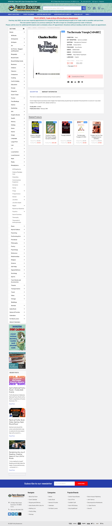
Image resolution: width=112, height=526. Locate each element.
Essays (13, 88)
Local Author (15, 152)
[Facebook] (68, 82)
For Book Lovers (14, 318)
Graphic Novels (15, 115)
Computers (14, 74)
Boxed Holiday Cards (17, 61)
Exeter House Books (74, 496)
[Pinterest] (82, 82)
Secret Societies (16, 214)
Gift (12, 111)
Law (12, 145)
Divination (15, 185)
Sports (13, 276)
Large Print (14, 141)
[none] (47, 54)
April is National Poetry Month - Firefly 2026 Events (17, 390)
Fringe (14, 191)
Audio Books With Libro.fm (62, 14)
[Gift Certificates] (95, 8)
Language (14, 138)
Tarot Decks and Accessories (16, 281)
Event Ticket (15, 94)
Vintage (13, 299)
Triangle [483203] (66, 135)
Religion (13, 260)
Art (12, 45)
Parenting (14, 233)
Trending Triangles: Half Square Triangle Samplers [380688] (50, 136)
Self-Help (14, 266)
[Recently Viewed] (90, 8)
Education (14, 84)
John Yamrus (90, 499)
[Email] (71, 82)
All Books (13, 35)
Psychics (14, 211)
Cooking (13, 78)
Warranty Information (49, 91)
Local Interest (15, 155)
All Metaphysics (16, 169)
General (14, 196)
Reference (14, 253)
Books (11, 32)
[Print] (75, 82)
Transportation (15, 288)
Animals (13, 305)
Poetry (13, 246)
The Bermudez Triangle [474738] (81, 136)
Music (13, 226)
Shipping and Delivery (44, 14)
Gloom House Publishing (94, 496)
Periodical (14, 239)
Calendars (13, 315)
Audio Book (13, 309)
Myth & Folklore (15, 229)
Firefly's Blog (32, 511)
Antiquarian (14, 39)
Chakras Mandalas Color (17, 173)
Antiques (13, 42)
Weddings (14, 302)
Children (13, 67)
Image (13, 135)
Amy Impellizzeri (72, 508)
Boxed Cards (15, 57)
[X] (19, 514)
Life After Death (16, 202)
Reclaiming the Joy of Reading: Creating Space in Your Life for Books (17, 455)
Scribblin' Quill (72, 502)
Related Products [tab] (35, 117)
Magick (14, 205)
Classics (13, 71)
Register (101, 1)
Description (34, 91)
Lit (12, 148)
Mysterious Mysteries (18, 208)
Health (13, 118)
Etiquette (14, 91)
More (87, 14)
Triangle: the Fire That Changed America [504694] (96, 136)
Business (14, 64)
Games (13, 104)
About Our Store (13, 14)
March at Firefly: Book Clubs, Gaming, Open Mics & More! (17, 422)
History (13, 121)
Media (13, 162)
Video (12, 295)
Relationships (15, 256)
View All (89, 508)
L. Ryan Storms (91, 505)
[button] (17, 337)
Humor (13, 131)
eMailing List (78, 14)
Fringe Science (16, 193)
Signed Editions (15, 270)
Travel (13, 292)
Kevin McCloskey (73, 505)
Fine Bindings (15, 101)
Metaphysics (15, 165)
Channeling (15, 177)
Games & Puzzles (15, 312)
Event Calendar (28, 14)
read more (12, 404)
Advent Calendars (15, 322)
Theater (13, 285)
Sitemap (31, 514)
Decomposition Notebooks (94, 502)
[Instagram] (12, 514)
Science (13, 263)
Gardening (14, 108)
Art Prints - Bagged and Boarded (16, 50)
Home (13, 128)
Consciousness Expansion (16, 181)
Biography (14, 54)
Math (12, 158)
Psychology (14, 249)
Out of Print (71, 499)
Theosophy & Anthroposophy (16, 221)
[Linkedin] (78, 82)
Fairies (14, 188)
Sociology (14, 273)
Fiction (13, 98)
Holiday (13, 125)
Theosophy (15, 217)
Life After (15, 199)
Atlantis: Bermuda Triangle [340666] (35, 136)
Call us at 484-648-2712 (16, 509)
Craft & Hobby (15, 81)
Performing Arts (16, 236)
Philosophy (14, 243)
